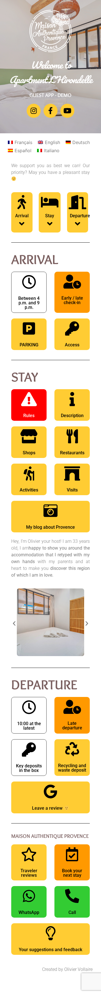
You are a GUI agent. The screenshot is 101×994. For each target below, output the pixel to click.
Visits (72, 490)
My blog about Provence (50, 527)
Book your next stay (72, 873)
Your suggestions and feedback (50, 949)
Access (72, 344)
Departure (80, 215)
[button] (14, 623)
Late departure (72, 725)
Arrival (22, 215)
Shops (29, 452)
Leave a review (48, 808)
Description (72, 415)
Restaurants (72, 452)
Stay (49, 215)
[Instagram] (34, 111)
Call (72, 912)
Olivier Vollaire (78, 969)
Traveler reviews (28, 873)
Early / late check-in (72, 300)
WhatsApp (29, 912)
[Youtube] (67, 111)
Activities (29, 490)
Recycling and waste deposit (72, 768)
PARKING (29, 344)
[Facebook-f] (50, 111)
